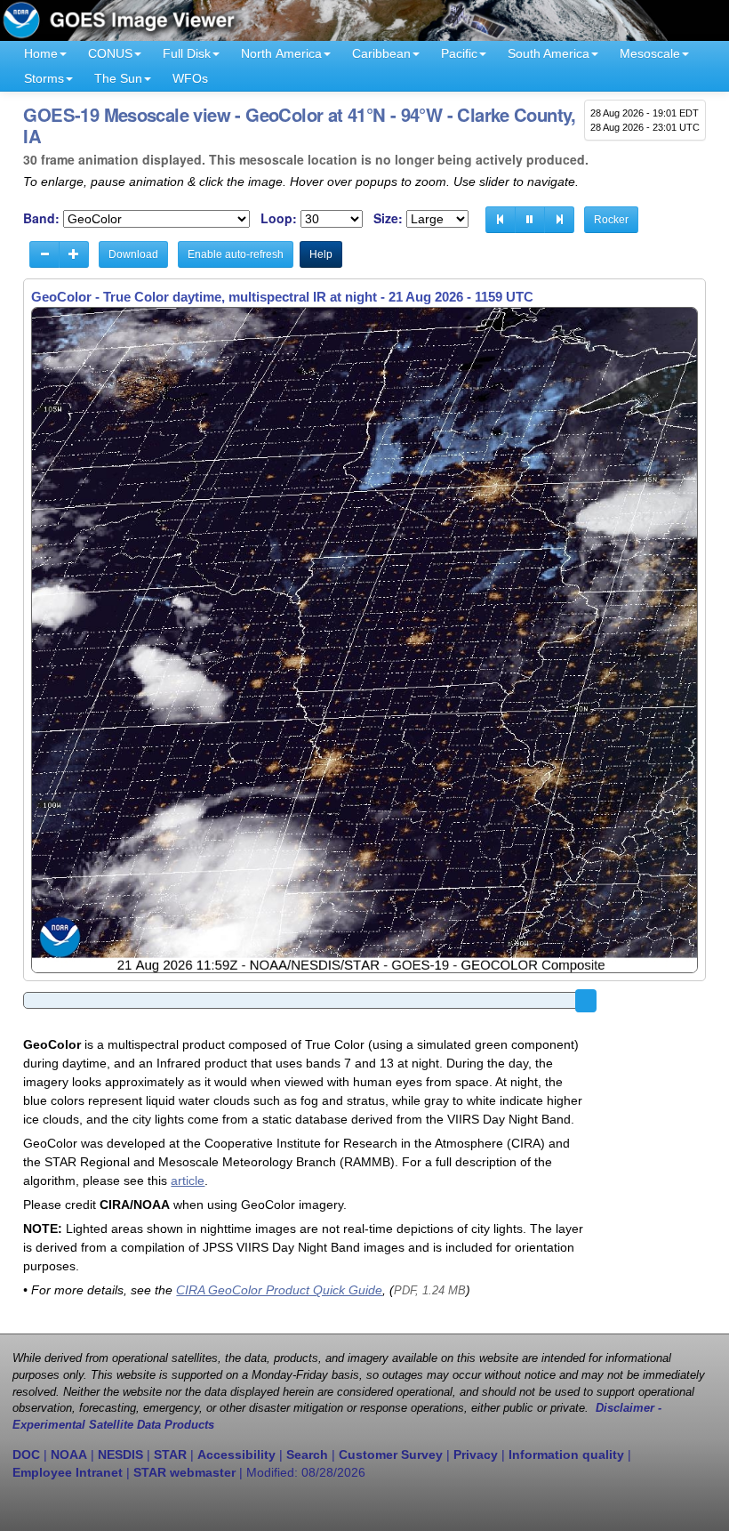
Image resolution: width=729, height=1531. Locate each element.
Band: (41, 218)
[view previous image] (500, 219)
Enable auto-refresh (236, 254)
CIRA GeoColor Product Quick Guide (279, 1290)
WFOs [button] (190, 78)
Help (320, 254)
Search (307, 1454)
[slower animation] (44, 254)
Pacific (459, 53)
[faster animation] (74, 254)
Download (133, 254)
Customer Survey (391, 1454)
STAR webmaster (184, 1472)
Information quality (566, 1454)
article (187, 1180)
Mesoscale (650, 53)
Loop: (278, 218)
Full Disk (187, 53)
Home (41, 53)
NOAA (69, 1454)
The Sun (118, 78)
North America (281, 53)
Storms (44, 78)
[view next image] (559, 219)
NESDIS (120, 1454)
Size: (388, 218)
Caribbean (381, 53)
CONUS (110, 53)
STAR (170, 1454)
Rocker (611, 220)
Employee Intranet (67, 1472)
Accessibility (236, 1454)
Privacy (475, 1454)
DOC (26, 1454)
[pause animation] (530, 219)
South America (548, 53)
